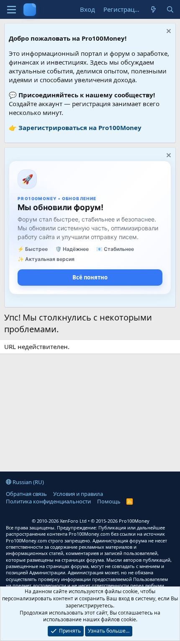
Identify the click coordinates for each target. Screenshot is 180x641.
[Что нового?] (153, 9)
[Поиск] (170, 9)
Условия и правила (78, 494)
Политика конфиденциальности (48, 501)
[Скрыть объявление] (167, 32)
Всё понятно (90, 277)
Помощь (109, 501)
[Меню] (11, 9)
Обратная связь (26, 494)
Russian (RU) (27, 482)
